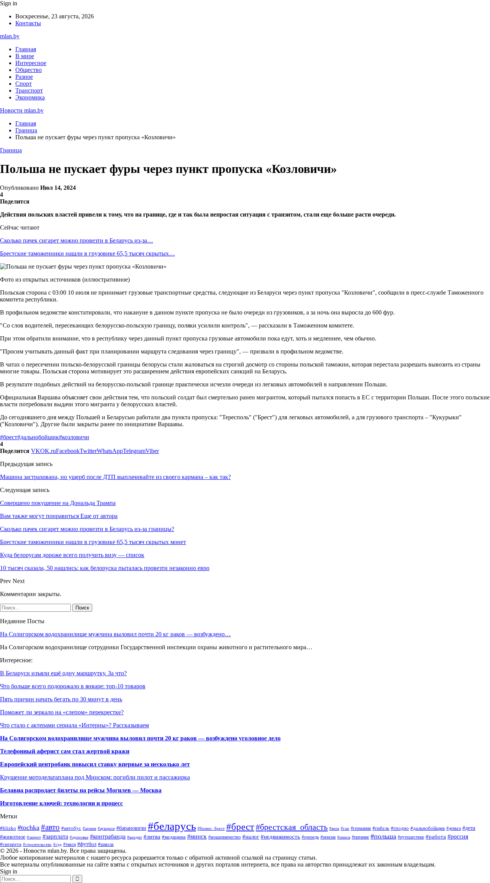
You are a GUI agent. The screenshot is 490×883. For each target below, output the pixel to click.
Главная (25, 49)
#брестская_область (292, 827)
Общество (28, 70)
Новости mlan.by (22, 110)
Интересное (30, 63)
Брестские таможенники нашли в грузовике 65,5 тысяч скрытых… (87, 253)
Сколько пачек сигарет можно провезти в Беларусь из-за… (76, 240)
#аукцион (106, 828)
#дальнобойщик (38, 437)
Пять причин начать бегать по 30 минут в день (61, 699)
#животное (12, 837)
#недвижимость (280, 836)
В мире (24, 56)
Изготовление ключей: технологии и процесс (61, 803)
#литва (152, 837)
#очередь (310, 837)
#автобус (71, 828)
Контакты (28, 23)
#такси (69, 844)
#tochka (28, 827)
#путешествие (411, 837)
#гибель (380, 828)
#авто (50, 827)
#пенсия (328, 837)
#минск (197, 836)
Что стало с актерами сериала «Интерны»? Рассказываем (74, 725)
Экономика (30, 97)
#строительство (37, 844)
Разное (24, 76)
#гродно (400, 828)
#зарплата (55, 836)
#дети (468, 828)
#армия (89, 828)
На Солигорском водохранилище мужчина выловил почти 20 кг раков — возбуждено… (115, 634)
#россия (458, 836)
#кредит (134, 837)
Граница (11, 150)
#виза (334, 828)
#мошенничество (224, 837)
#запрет (34, 837)
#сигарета (10, 844)
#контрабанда (108, 836)
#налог (250, 837)
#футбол (86, 844)
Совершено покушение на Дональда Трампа (58, 503)
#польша (383, 836)
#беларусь (172, 826)
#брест (8, 437)
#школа (106, 844)
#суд (57, 844)
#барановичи (131, 828)
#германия (361, 828)
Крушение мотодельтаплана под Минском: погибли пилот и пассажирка (95, 777)
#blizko (8, 828)
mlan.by (10, 36)
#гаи (345, 828)
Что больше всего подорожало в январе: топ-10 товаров (72, 686)
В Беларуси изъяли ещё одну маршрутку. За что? (63, 673)
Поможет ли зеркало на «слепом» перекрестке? (62, 712)
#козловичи (74, 437)
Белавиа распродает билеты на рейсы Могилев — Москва (81, 790)
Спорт (23, 83)
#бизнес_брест (211, 828)
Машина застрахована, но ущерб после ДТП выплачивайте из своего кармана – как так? (115, 477)
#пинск (343, 837)
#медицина (174, 837)
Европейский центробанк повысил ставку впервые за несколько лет (95, 764)
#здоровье (79, 837)
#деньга (453, 828)
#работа (436, 837)
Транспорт (29, 90)
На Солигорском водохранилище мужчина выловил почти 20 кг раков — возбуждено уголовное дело (140, 738)
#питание (360, 837)
